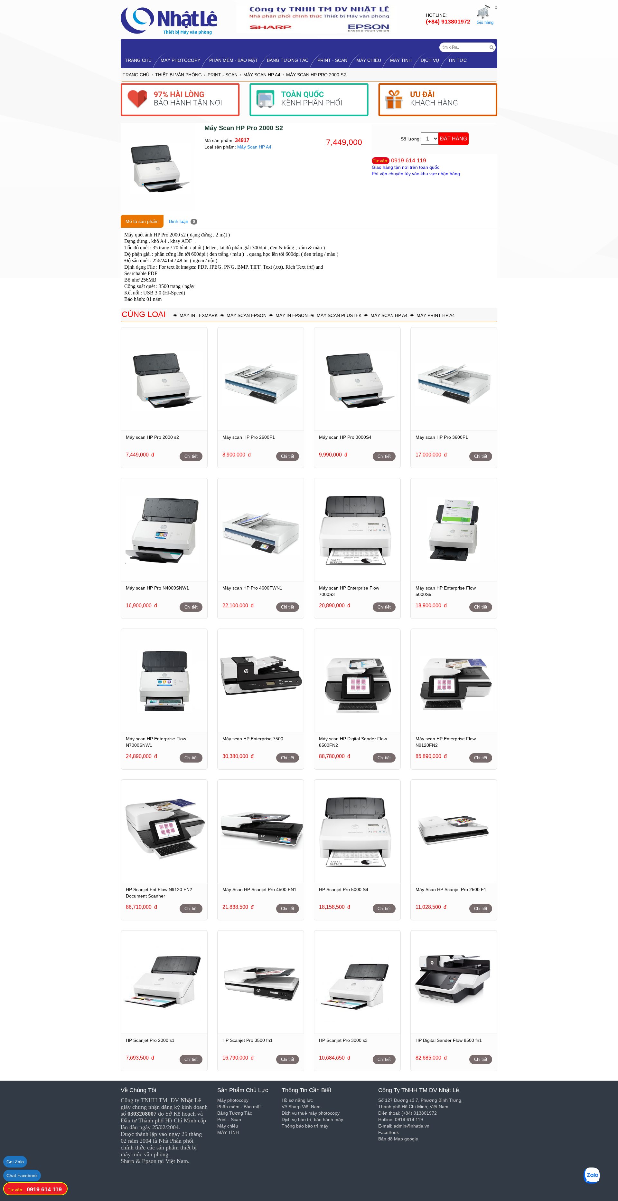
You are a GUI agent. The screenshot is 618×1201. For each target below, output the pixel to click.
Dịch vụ (430, 60)
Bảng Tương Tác (287, 60)
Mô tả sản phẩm (142, 221)
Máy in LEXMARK (199, 315)
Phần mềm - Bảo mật (233, 60)
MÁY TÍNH (401, 60)
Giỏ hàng (485, 22)
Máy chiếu (368, 60)
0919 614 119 (408, 160)
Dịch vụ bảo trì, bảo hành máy (312, 1119)
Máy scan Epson (247, 315)
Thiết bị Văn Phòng (178, 74)
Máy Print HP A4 (436, 315)
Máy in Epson (292, 315)
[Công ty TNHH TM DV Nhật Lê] (169, 20)
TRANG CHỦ (138, 60)
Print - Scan (332, 60)
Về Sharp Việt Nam (301, 1106)
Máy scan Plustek (339, 315)
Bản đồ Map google (398, 1138)
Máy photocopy (180, 60)
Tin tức (457, 60)
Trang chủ (136, 74)
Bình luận (182, 221)
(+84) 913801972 (448, 21)
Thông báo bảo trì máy (305, 1126)
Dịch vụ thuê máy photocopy (311, 1113)
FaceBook (388, 1132)
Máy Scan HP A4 (261, 74)
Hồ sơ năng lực (297, 1100)
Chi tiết (191, 456)
